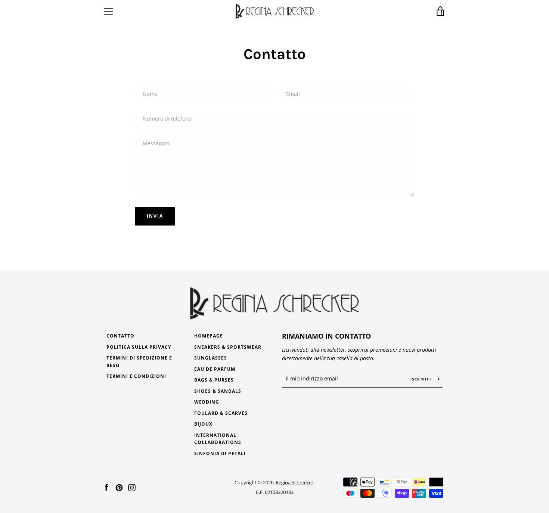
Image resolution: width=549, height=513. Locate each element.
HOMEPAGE (208, 336)
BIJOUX (203, 424)
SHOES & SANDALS (217, 391)
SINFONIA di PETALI (220, 453)
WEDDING (206, 402)
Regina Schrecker (294, 482)
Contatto (120, 336)
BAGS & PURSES (214, 380)
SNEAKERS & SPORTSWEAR (227, 347)
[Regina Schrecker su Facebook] (106, 487)
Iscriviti (421, 379)
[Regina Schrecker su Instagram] (132, 487)
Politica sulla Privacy (138, 347)
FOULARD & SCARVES (221, 413)
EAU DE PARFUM (214, 369)
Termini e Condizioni (136, 376)
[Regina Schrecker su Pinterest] (119, 487)
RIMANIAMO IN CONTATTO (326, 336)
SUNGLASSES (210, 358)
